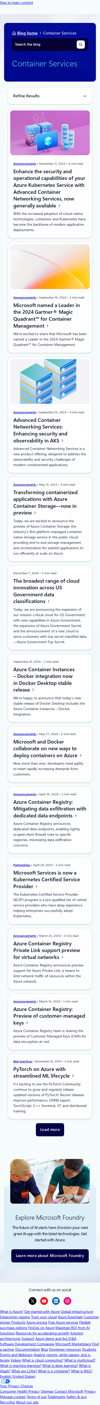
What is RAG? (81, 1371)
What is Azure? (11, 1312)
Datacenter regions (15, 1317)
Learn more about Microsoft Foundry (50, 1255)
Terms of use (36, 1397)
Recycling (7, 1402)
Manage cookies (13, 1397)
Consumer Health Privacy (20, 1391)
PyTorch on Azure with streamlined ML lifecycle (42, 1072)
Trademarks (56, 1397)
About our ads (27, 1402)
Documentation (27, 1349)
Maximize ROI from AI (72, 1328)
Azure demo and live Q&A (55, 1339)
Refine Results (26, 95)
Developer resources (65, 1349)
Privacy (90, 1391)
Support (28, 1339)
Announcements (25, 163)
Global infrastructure (77, 1312)
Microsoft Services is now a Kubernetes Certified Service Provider (46, 879)
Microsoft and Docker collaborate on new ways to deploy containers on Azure (46, 748)
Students (89, 1349)
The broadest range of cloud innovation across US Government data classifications (46, 591)
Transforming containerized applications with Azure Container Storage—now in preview (45, 502)
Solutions (7, 1333)
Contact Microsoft (69, 1391)
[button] (50, 1129)
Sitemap (47, 1391)
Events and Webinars (16, 1355)
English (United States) (17, 1376)
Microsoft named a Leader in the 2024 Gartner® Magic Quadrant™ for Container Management (46, 315)
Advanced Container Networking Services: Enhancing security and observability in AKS (40, 430)
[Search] (81, 44)
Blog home (27, 33)
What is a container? (54, 1371)
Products (18, 1322)
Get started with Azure (42, 1312)
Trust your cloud (44, 1317)
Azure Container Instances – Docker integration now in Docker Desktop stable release (44, 679)
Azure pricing (36, 1322)
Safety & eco (76, 1397)
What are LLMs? (24, 1371)
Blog (44, 1349)
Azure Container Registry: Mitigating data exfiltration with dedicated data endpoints (49, 808)
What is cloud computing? (42, 1360)
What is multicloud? (79, 1360)
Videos (16, 1360)
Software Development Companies (27, 1344)
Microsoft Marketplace (73, 1344)
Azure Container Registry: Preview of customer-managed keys (49, 1016)
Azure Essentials (70, 1317)
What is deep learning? (60, 1366)
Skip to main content (16, 3)
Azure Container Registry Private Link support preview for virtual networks (46, 950)
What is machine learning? (20, 1366)
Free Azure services (63, 1322)
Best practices (23, 1061)
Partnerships (22, 865)
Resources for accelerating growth (42, 1333)
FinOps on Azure (41, 1328)
